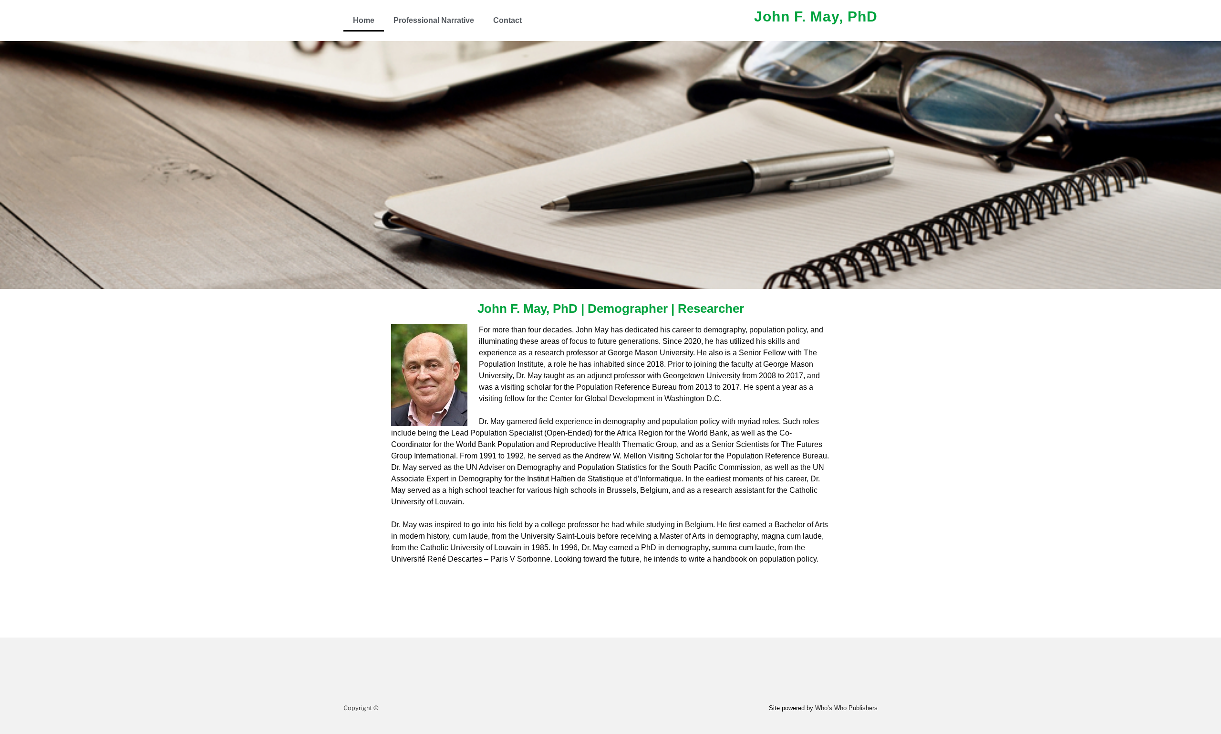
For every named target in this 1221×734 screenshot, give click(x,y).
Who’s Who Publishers (846, 708)
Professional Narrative (433, 20)
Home (363, 20)
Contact (507, 20)
